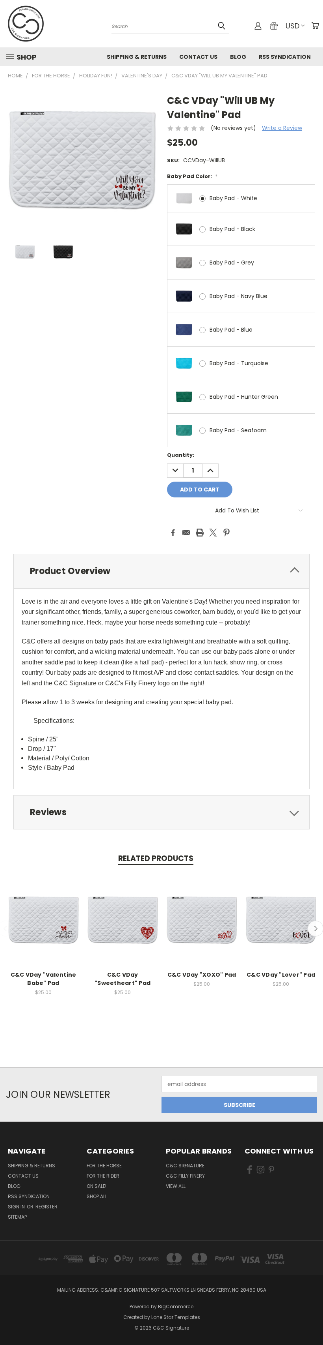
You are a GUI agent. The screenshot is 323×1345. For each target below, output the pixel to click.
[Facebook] (173, 532)
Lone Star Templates (175, 1317)
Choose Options (43, 926)
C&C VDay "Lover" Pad (281, 975)
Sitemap (17, 1217)
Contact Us (198, 57)
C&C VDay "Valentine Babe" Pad (43, 979)
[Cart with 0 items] (315, 26)
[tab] (161, 571)
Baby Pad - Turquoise (239, 363)
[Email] (186, 532)
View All (176, 1186)
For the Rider (103, 1175)
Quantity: (180, 455)
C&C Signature (185, 1165)
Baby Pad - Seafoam (238, 430)
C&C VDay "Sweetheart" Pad (122, 979)
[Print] (200, 532)
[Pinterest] (226, 532)
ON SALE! (96, 1186)
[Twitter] (213, 532)
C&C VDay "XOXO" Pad (201, 975)
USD (292, 26)
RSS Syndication (285, 57)
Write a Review (282, 128)
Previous (311, 1320)
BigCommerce (175, 1306)
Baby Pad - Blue (231, 330)
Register (46, 1206)
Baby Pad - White (233, 198)
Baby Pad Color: (192, 176)
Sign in (17, 1206)
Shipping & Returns (137, 57)
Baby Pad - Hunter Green (244, 397)
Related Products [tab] (155, 858)
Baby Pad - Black (232, 229)
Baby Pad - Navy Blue (238, 296)
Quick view (43, 911)
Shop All (97, 1196)
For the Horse (104, 1165)
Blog (238, 57)
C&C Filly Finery (185, 1175)
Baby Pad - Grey (232, 262)
